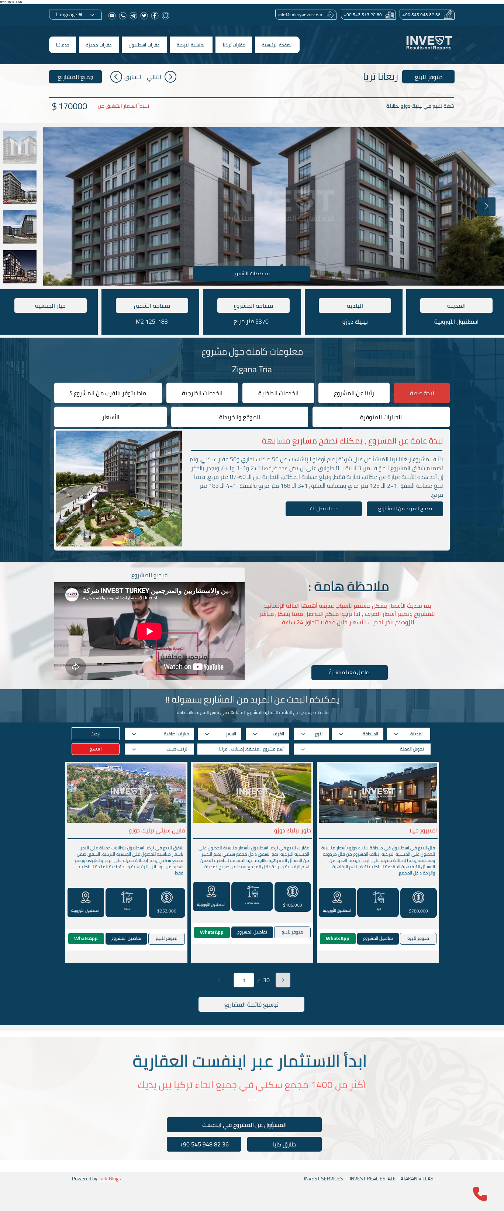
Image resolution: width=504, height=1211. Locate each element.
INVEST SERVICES (323, 1178)
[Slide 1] (249, 1100)
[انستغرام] (165, 16)
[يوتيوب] (112, 16)
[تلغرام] (133, 16)
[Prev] (218, 980)
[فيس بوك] (155, 16)
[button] (233, 45)
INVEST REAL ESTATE (373, 1178)
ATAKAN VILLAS (417, 1178)
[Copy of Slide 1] (255, 1100)
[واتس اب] (123, 16)
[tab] (422, 393)
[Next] (283, 980)
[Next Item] (486, 206)
